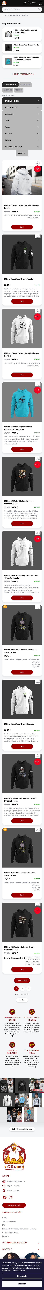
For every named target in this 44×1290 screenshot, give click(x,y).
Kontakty (5, 1236)
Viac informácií (19, 1270)
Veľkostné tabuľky (9, 1221)
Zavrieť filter (12, 101)
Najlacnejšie (25, 84)
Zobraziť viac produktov (22, 74)
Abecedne (18, 90)
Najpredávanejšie (10, 84)
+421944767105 (13, 1186)
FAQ (3, 1225)
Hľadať (38, 9)
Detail (22, 227)
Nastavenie (22, 1276)
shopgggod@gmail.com (16, 1181)
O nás (4, 1218)
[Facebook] (4, 1197)
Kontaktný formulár (14, 1205)
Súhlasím (22, 1284)
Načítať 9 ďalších (22, 980)
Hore (23, 1000)
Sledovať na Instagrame (24, 1129)
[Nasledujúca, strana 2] (22, 988)
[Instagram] (10, 1197)
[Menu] (41, 3)
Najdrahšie (8, 90)
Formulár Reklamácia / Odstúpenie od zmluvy (19, 1229)
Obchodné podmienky (10, 1232)
